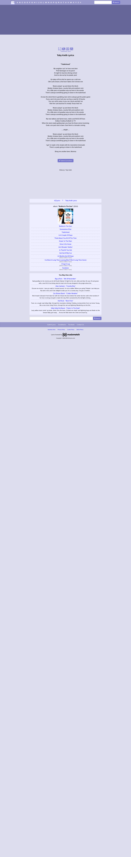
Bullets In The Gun (65, 226)
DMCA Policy (80, 329)
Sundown (65, 268)
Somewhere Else (65, 229)
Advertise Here (51, 329)
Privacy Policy (61, 329)
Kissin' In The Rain (65, 241)
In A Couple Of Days (65, 235)
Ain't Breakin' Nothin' (65, 247)
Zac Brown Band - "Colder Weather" (65, 293)
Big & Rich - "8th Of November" (65, 279)
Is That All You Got (65, 250)
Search (116, 2)
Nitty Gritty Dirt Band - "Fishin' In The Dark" (65, 308)
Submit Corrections (66, 160)
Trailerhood (65, 232)
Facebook (71, 324)
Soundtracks (62, 324)
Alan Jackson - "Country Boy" (66, 286)
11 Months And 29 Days (65, 256)
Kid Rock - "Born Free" (65, 301)
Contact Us (80, 324)
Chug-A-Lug (65, 264)
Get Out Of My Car (65, 253)
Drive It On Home (65, 244)
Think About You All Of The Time (65, 238)
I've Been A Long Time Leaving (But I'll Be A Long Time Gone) (65, 260)
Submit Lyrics (51, 324)
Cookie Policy (70, 329)
